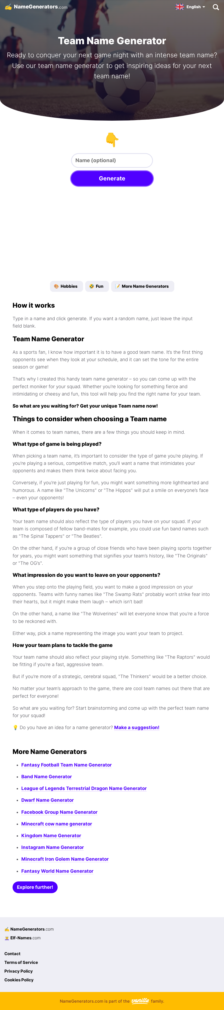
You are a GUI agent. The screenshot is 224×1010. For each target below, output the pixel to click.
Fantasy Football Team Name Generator (66, 765)
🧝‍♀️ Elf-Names (22, 937)
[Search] (216, 7)
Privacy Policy (18, 971)
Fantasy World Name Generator (57, 871)
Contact (12, 953)
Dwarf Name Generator (47, 800)
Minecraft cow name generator (56, 824)
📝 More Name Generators (142, 286)
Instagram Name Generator (52, 847)
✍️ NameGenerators (29, 929)
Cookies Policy (19, 979)
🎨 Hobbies (66, 286)
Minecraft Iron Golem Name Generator (65, 859)
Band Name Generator (46, 776)
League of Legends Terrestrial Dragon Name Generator (84, 788)
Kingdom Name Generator (51, 835)
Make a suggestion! (137, 727)
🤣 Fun (96, 286)
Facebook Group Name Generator (59, 812)
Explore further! (35, 887)
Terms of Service (21, 962)
